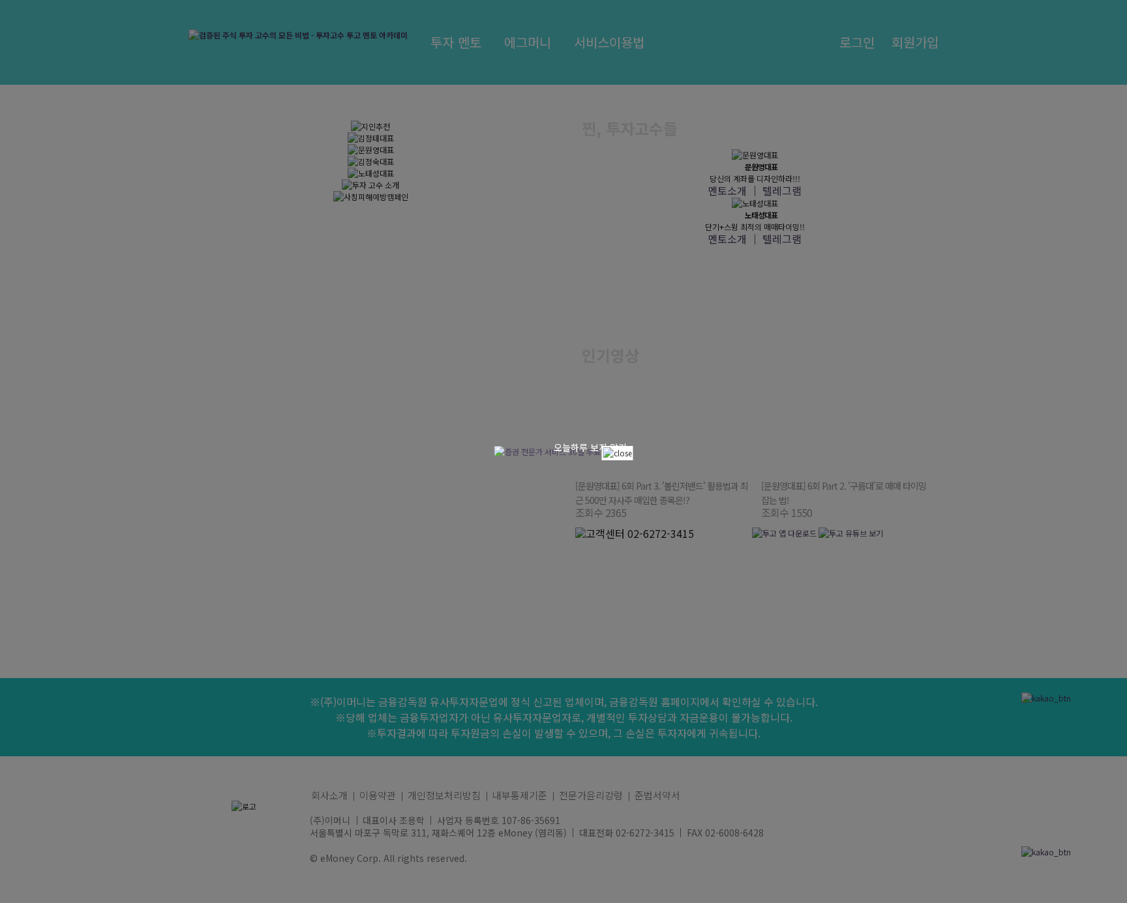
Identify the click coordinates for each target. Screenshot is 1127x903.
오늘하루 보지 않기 (590, 447)
